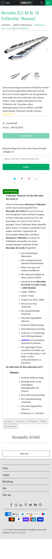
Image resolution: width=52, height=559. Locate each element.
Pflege (43, 421)
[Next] (47, 50)
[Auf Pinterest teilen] (29, 179)
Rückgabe (32, 421)
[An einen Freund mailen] (36, 179)
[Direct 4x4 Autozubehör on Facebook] (11, 505)
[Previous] (4, 50)
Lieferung (20, 421)
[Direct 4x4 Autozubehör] (26, 3)
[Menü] (1, 3)
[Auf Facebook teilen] (22, 179)
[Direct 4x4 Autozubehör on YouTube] (35, 505)
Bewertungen (10, 426)
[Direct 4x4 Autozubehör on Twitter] (31, 505)
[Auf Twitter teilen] (15, 179)
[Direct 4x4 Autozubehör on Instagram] (16, 505)
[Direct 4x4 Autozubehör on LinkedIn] (21, 505)
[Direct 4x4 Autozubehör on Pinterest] (26, 505)
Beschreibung (10, 191)
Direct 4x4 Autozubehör (18, 530)
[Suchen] (41, 3)
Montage (8, 421)
